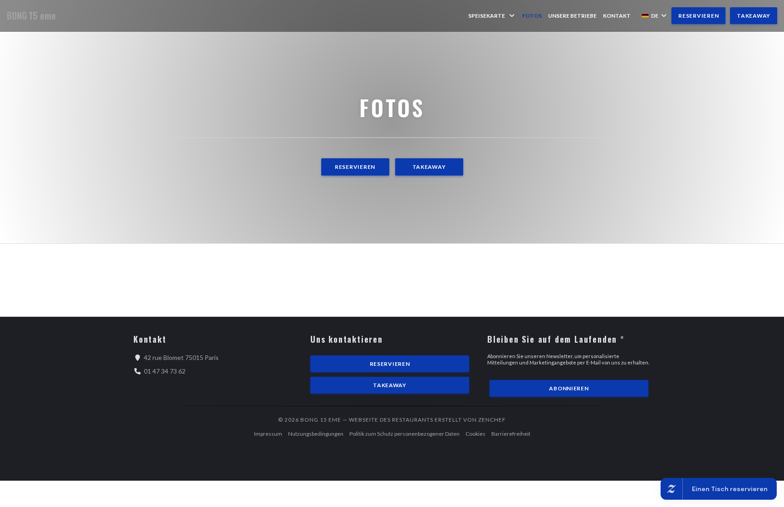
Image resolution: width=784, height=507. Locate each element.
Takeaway (753, 15)
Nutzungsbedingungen (315, 433)
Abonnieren (568, 388)
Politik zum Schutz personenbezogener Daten (404, 433)
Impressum (268, 433)
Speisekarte (486, 15)
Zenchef (492, 419)
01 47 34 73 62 (165, 371)
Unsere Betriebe (572, 15)
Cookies (475, 433)
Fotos (532, 15)
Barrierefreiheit (510, 433)
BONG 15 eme (31, 15)
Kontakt (617, 15)
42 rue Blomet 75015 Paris (181, 357)
